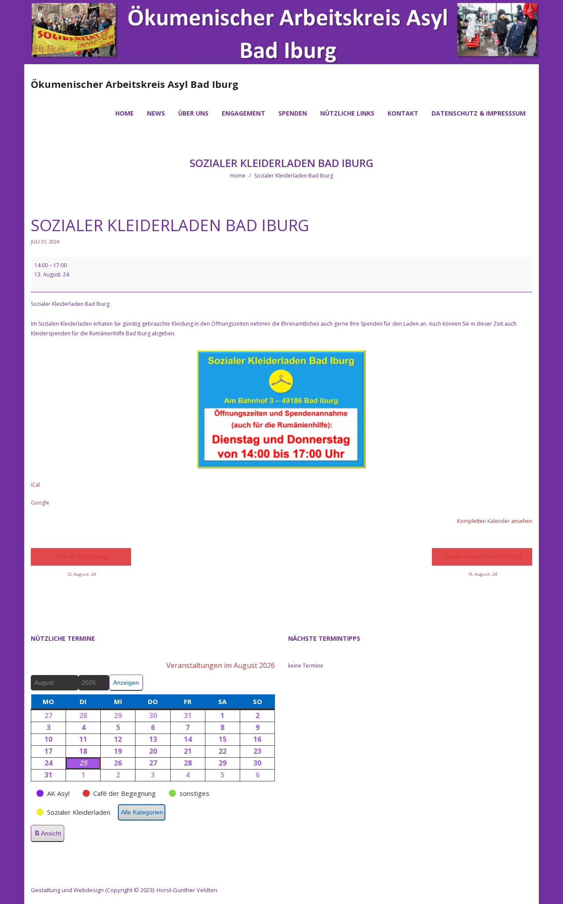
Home (237, 175)
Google (40, 502)
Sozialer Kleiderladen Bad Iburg (482, 559)
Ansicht (48, 836)
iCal (35, 484)
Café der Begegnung (80, 559)
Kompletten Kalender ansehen (494, 521)
